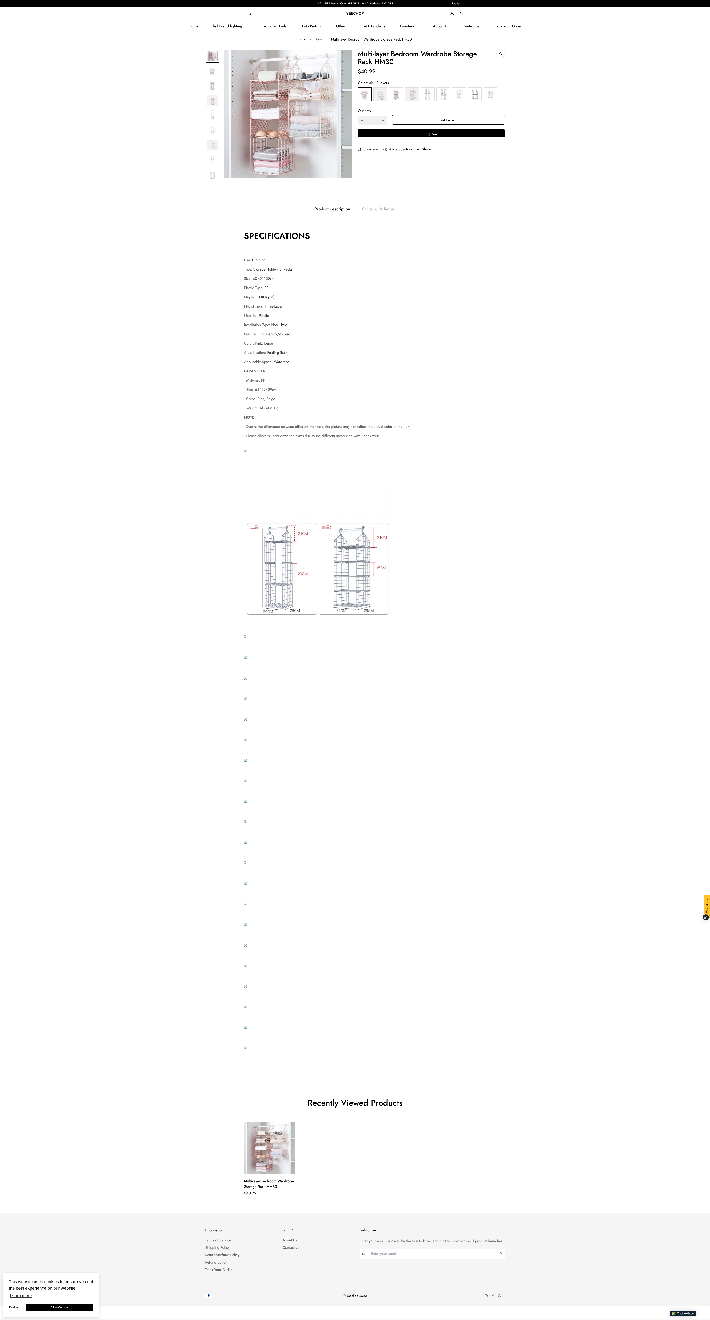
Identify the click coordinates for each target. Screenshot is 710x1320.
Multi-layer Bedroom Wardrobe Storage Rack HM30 (269, 1183)
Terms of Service (218, 1240)
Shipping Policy (217, 1247)
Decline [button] (14, 1307)
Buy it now (431, 133)
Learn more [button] (21, 1295)
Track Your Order (508, 26)
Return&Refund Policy (222, 1255)
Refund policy (216, 1262)
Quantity (364, 111)
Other (340, 26)
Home (193, 26)
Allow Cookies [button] (59, 1307)
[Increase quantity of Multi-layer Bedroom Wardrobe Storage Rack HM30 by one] (383, 120)
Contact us (470, 26)
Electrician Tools (273, 26)
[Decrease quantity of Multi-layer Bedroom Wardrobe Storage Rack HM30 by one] (362, 120)
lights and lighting (227, 26)
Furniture (407, 26)
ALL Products (374, 26)
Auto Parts (309, 26)
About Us (440, 26)
